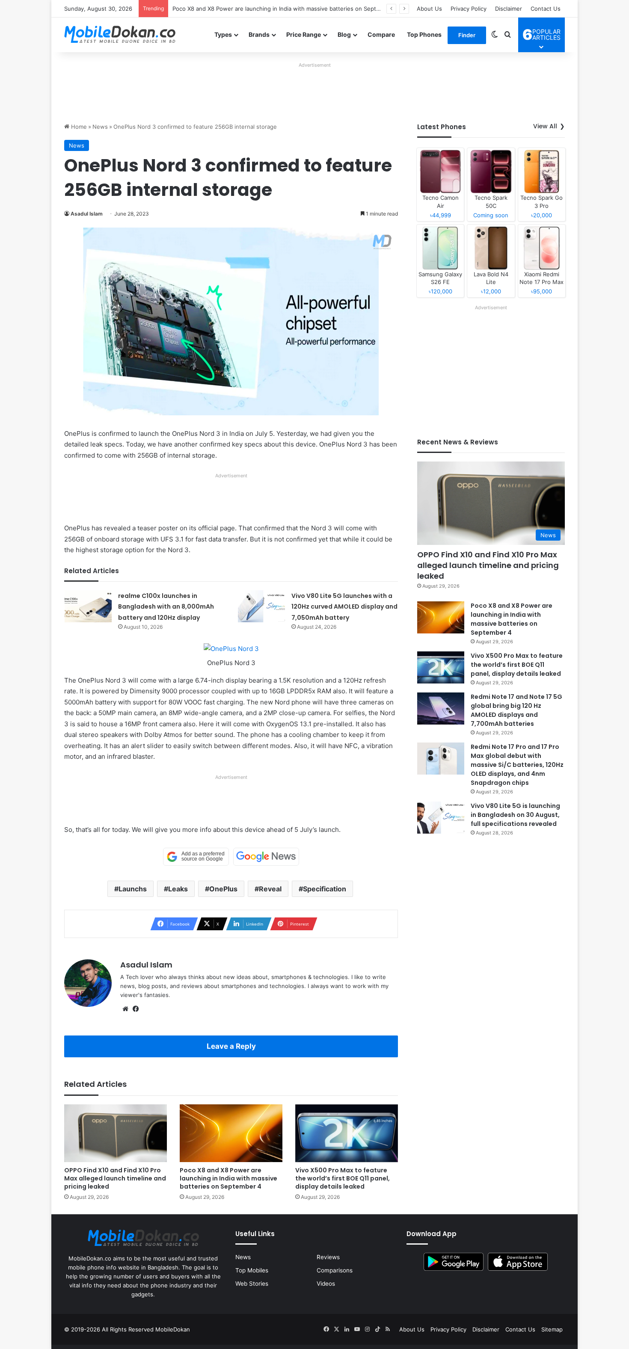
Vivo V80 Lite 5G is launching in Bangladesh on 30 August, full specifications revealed (515, 815)
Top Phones (424, 34)
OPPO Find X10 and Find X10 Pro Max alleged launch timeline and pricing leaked (115, 1178)
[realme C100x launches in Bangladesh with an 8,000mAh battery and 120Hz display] (88, 606)
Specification (324, 889)
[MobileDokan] (119, 35)
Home (78, 126)
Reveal (270, 889)
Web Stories (251, 1283)
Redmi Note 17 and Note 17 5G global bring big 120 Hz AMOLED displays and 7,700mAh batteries (516, 710)
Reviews (328, 1257)
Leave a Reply (231, 1046)
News (100, 126)
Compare (381, 34)
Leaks (178, 889)
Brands (259, 34)
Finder (466, 35)
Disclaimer (508, 8)
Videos (326, 1283)
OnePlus (223, 889)
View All (545, 126)
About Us (429, 8)
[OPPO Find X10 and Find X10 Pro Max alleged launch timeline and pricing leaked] (115, 1133)
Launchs (133, 889)
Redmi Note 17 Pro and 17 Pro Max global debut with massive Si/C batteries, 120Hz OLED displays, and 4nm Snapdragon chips (517, 765)
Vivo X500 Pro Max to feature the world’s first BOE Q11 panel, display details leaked (342, 1178)
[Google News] (266, 857)
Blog (344, 34)
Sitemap (552, 1329)
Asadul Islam (87, 213)
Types (223, 34)
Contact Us (546, 8)
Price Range (303, 34)
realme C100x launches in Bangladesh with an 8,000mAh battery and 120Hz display (166, 607)
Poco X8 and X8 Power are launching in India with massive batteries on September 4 (285, 8)
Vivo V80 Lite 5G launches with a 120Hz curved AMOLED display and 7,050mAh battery (344, 607)
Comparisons (335, 1270)
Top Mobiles (251, 1270)
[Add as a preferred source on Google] (196, 857)
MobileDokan (172, 1329)
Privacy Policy (469, 8)
